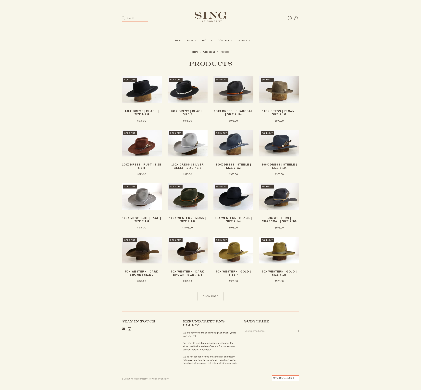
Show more (210, 296)
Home (195, 51)
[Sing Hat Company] (210, 18)
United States (284, 378)
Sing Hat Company (138, 379)
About (205, 40)
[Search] (123, 18)
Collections (209, 51)
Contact (223, 40)
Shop (189, 40)
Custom (176, 40)
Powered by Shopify (159, 379)
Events (242, 40)
